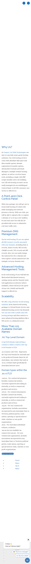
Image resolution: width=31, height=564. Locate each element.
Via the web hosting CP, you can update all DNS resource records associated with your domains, (15, 242)
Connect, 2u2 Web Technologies (15, 152)
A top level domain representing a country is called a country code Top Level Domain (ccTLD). (14, 344)
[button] (17, 460)
